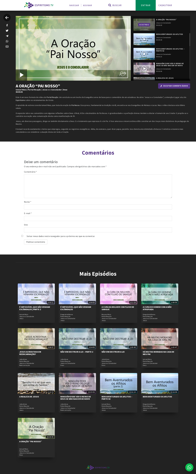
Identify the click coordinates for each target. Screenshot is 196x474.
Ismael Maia (21, 89)
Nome (27, 201)
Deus (65, 89)
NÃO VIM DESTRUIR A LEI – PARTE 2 (76, 351)
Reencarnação (24, 365)
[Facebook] (7, 25)
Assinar (87, 5)
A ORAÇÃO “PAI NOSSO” (30, 441)
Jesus (21, 318)
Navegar (74, 5)
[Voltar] (7, 17)
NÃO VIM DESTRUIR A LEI (113, 351)
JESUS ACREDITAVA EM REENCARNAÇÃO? (30, 352)
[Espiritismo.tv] (38, 5)
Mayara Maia (106, 314)
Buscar (117, 5)
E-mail (28, 213)
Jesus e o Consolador (52, 89)
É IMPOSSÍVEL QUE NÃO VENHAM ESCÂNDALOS (75, 308)
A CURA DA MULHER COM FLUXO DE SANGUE (118, 308)
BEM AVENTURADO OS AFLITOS (157, 396)
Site (26, 224)
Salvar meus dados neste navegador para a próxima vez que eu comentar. (61, 236)
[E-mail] (7, 46)
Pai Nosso (75, 105)
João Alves (23, 359)
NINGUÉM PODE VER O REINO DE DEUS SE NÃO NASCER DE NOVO (75, 397)
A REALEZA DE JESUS (29, 396)
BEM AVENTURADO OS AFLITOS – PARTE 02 (117, 397)
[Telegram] (7, 36)
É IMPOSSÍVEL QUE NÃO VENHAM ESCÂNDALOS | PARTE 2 (34, 308)
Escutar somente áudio (175, 86)
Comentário (30, 171)
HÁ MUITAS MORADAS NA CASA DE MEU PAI (158, 352)
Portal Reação (34, 89)
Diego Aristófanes (66, 314)
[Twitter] (7, 30)
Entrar (145, 5)
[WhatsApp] (7, 41)
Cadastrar (165, 5)
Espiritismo (20, 100)
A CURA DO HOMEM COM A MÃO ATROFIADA (157, 308)
